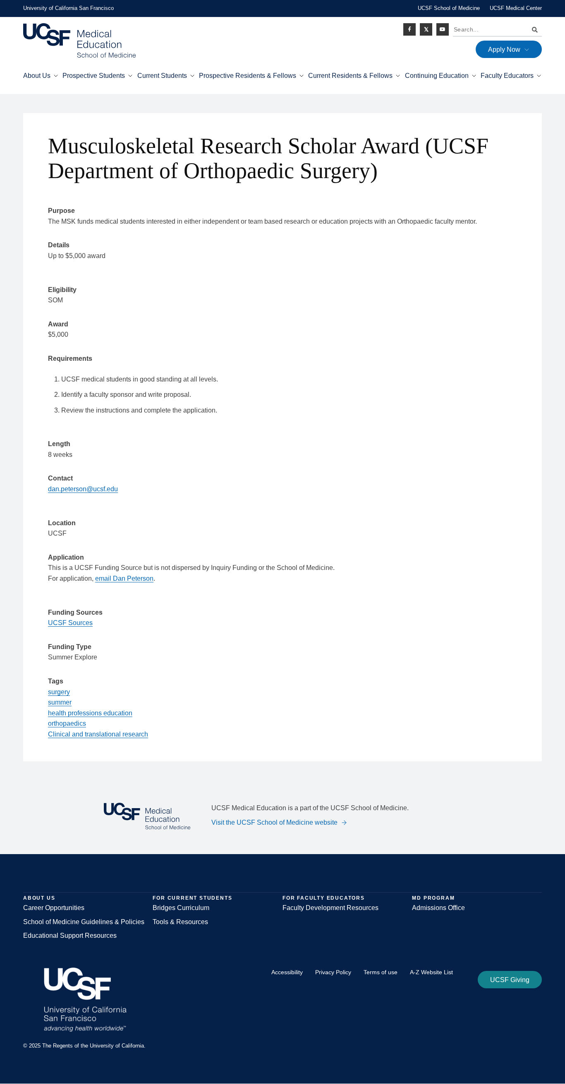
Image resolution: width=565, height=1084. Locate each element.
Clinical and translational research (98, 734)
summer (60, 702)
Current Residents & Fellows (350, 75)
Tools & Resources (180, 921)
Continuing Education (437, 75)
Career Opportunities (53, 907)
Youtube (442, 29)
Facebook (409, 29)
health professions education (90, 713)
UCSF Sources (70, 622)
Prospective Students (93, 75)
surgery (59, 691)
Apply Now (504, 49)
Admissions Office (438, 907)
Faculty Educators (507, 75)
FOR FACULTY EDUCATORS (323, 898)
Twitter (426, 29)
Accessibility (287, 972)
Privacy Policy (333, 972)
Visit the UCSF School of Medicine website (274, 822)
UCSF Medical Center (516, 8)
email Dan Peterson (124, 578)
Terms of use (380, 972)
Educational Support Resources (70, 935)
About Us (36, 75)
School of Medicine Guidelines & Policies (83, 921)
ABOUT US (39, 898)
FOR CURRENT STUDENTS (192, 898)
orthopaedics (67, 723)
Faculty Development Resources (330, 907)
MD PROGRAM (433, 898)
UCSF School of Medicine (449, 8)
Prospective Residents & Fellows (247, 75)
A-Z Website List (431, 972)
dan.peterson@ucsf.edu (83, 489)
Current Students (162, 75)
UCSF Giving (509, 979)
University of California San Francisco (68, 8)
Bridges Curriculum (181, 907)
